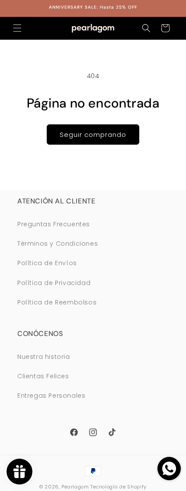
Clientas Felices (43, 376)
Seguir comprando (93, 134)
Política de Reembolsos (56, 302)
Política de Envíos (47, 263)
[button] (17, 28)
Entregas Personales (51, 395)
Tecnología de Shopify (118, 486)
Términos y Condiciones (57, 243)
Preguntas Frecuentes (53, 224)
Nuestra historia (43, 356)
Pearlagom (75, 486)
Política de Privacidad (53, 283)
